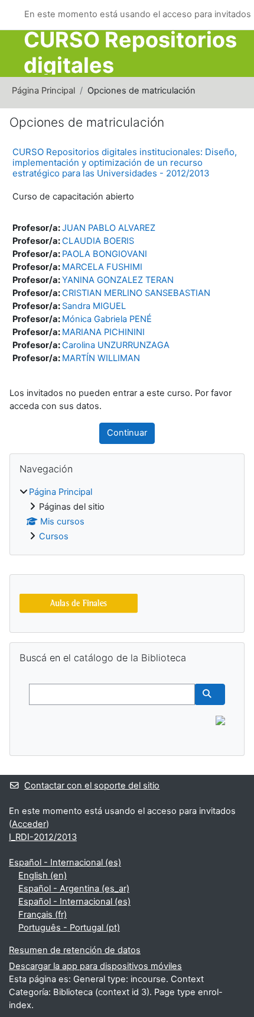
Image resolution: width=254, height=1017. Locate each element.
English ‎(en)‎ (42, 875)
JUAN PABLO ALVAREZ (108, 228)
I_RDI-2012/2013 (43, 837)
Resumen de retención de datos (75, 950)
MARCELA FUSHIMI (102, 267)
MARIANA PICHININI (103, 332)
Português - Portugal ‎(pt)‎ (69, 927)
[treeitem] (127, 514)
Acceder (29, 824)
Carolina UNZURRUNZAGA (116, 345)
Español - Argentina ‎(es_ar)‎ (73, 888)
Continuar (127, 432)
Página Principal (43, 90)
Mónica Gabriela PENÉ (107, 319)
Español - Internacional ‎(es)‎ (65, 862)
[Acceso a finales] (78, 602)
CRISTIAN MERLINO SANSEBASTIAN (136, 293)
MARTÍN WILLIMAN (101, 358)
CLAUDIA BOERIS (98, 241)
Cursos (54, 536)
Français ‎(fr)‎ (42, 914)
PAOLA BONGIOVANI (104, 254)
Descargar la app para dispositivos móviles (95, 966)
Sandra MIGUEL (94, 306)
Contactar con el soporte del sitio (91, 785)
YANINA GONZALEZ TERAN (118, 280)
